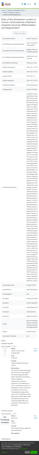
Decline (27, 452)
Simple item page (19, 33)
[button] (6, 4)
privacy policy (23, 448)
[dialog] (19, 448)
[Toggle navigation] (35, 4)
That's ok (34, 452)
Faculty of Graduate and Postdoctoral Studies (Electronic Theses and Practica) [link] (17, 10)
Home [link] (3, 10)
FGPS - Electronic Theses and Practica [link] (13, 13)
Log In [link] (29, 4)
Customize (4, 452)
